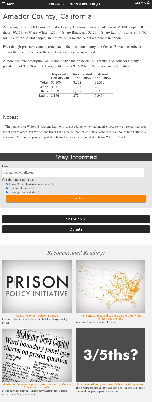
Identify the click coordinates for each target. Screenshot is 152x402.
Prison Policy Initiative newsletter (31, 184)
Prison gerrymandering (25, 192)
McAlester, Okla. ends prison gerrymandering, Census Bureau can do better (37, 386)
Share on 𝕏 (76, 219)
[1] (121, 31)
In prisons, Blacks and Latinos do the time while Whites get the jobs (110, 317)
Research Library (21, 188)
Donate (76, 229)
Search (140, 3)
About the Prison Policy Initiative (37, 315)
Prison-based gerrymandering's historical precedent (110, 384)
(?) (52, 184)
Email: (6, 165)
